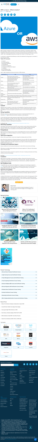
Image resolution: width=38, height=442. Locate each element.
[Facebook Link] (5, 15)
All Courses (13, 4)
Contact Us (2, 71)
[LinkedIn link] (11, 15)
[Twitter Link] (14, 15)
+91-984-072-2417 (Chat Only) (19, 1)
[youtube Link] (2, 15)
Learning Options (3, 69)
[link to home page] (6, 4)
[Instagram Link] (8, 15)
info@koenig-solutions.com (19, 80)
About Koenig (2, 65)
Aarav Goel (4, 11)
